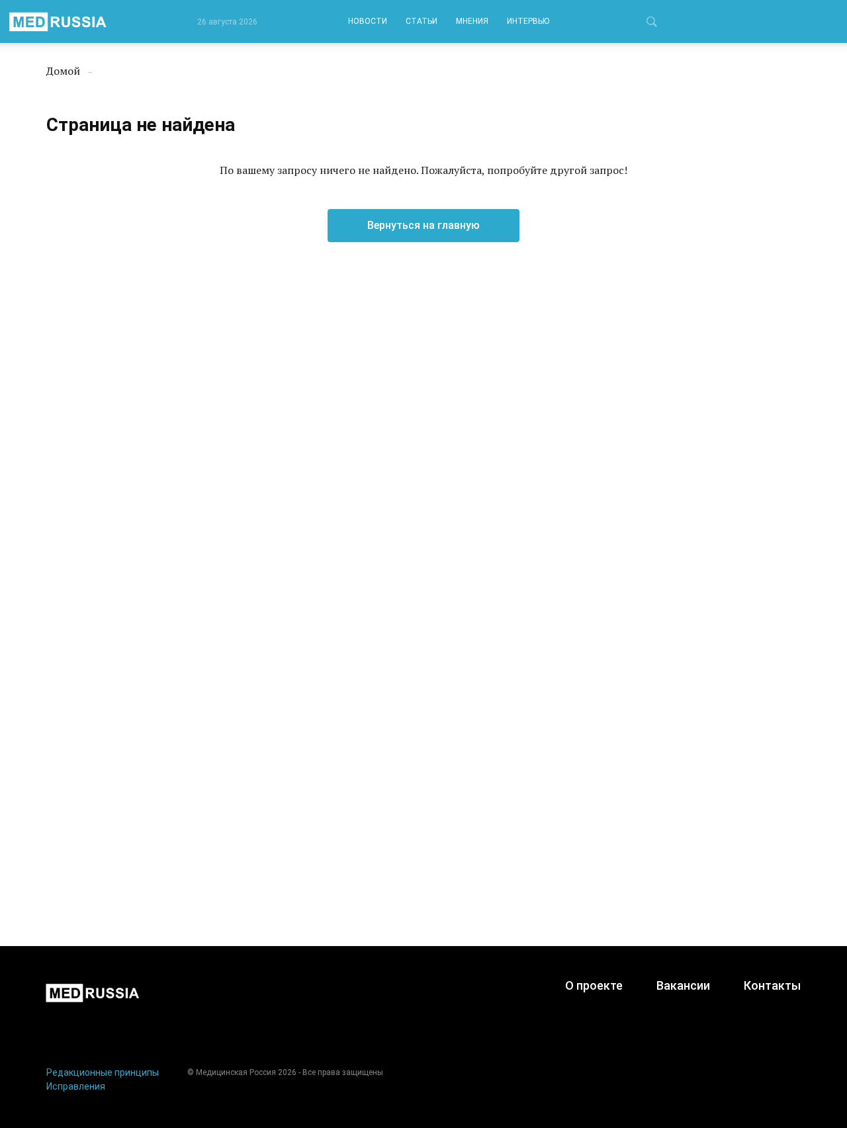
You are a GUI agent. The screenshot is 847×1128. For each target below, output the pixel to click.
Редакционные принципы (102, 1072)
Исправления (75, 1086)
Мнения (472, 21)
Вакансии (683, 985)
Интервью (528, 21)
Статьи (421, 21)
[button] (651, 24)
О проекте (594, 985)
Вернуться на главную (423, 225)
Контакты (772, 985)
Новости (367, 21)
